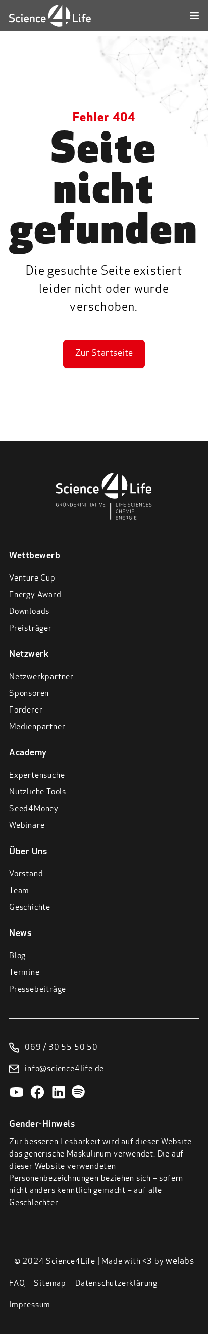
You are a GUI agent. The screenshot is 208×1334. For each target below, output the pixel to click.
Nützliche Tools (37, 792)
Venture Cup (32, 578)
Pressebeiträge (37, 990)
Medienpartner (37, 727)
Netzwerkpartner (41, 677)
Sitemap (50, 1284)
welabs (180, 1261)
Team (19, 891)
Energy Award (35, 595)
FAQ (17, 1284)
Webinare (26, 826)
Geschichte (29, 908)
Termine (24, 973)
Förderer (25, 710)
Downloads (29, 612)
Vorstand (26, 874)
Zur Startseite (104, 354)
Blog (17, 956)
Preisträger (30, 629)
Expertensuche (37, 776)
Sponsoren (29, 694)
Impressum (29, 1305)
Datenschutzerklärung (116, 1284)
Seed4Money (34, 809)
